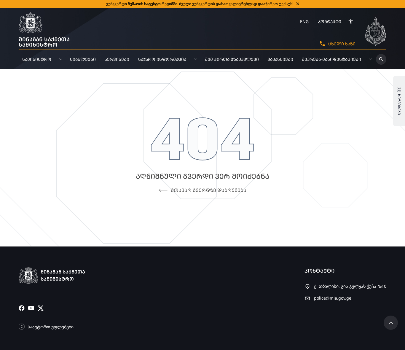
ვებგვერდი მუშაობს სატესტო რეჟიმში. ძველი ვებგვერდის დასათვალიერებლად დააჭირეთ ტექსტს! (199, 3)
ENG (304, 21)
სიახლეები (83, 59)
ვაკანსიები (280, 59)
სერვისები (116, 59)
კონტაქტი (329, 21)
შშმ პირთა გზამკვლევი (232, 59)
